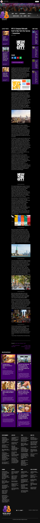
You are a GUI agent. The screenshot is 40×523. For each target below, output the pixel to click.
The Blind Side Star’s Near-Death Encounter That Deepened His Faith (5, 446)
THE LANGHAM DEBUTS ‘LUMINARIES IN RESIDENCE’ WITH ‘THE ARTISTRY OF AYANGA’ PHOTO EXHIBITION (15, 439)
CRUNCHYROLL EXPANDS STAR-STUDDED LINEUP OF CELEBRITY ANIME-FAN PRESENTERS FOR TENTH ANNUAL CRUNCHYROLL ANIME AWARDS (5, 440)
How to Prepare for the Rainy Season (34, 447)
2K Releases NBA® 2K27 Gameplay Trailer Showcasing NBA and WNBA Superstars (5, 487)
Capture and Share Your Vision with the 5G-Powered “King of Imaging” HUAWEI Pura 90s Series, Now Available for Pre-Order (25, 456)
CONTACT (30, 510)
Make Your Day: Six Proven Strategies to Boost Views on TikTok (33, 450)
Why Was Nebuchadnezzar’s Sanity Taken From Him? (33, 484)
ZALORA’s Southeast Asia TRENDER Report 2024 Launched (24, 491)
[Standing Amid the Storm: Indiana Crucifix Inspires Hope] (35, 64)
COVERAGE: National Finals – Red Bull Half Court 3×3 (15, 489)
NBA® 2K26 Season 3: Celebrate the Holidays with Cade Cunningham (14, 485)
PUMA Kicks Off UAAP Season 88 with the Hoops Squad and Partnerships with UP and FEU (25, 481)
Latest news (4, 44)
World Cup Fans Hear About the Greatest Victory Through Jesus (15, 472)
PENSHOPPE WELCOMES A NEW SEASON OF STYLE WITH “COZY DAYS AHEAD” (34, 438)
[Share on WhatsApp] (20, 58)
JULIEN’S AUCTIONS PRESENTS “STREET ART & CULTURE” (24, 472)
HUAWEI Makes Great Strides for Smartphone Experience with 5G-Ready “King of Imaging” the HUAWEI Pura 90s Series (24, 463)
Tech (5, 64)
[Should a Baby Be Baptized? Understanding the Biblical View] (5, 74)
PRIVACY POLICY (35, 510)
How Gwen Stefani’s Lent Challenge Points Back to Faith (5, 463)
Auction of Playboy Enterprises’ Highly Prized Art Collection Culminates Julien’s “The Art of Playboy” (24, 486)
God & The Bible (5, 43)
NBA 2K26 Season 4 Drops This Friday (14, 481)
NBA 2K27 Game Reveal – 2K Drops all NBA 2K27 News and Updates (24, 444)
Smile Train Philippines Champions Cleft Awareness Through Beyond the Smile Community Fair (15, 448)
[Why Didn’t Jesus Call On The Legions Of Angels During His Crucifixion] (35, 77)
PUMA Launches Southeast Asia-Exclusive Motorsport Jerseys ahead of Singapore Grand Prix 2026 (15, 454)
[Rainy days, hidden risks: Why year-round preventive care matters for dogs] (24, 392)
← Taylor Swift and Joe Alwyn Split (15, 346)
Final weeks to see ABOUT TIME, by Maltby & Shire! (6, 450)
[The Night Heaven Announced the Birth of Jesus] (5, 38)
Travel (24, 343)
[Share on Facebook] (12, 58)
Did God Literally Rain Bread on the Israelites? (33, 480)
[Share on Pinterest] (18, 58)
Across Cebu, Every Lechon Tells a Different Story (14, 443)
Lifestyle (21, 343)
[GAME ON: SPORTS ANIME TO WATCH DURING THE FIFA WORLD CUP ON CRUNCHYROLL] (35, 37)
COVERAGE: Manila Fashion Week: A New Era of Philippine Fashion (24, 476)
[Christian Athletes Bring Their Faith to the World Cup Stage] (35, 52)
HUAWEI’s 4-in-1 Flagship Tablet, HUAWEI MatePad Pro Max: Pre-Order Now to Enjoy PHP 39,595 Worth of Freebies (24, 449)
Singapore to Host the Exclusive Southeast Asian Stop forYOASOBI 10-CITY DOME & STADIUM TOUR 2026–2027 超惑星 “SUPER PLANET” (14, 460)
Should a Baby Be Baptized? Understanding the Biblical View (33, 476)
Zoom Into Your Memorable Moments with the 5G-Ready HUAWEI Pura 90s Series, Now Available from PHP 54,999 (25, 439)
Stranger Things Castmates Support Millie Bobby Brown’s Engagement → (25, 347)
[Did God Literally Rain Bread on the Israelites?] (8, 415)
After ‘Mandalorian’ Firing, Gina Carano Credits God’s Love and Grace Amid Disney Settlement (34, 443)
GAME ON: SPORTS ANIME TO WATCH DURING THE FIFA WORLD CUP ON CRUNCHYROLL (5, 492)
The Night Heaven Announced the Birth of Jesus (34, 472)
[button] (16, 510)
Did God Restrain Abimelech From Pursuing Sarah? (33, 488)
